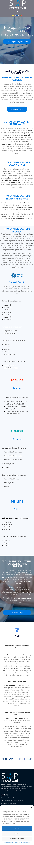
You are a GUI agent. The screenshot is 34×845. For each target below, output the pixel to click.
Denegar (17, 833)
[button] (31, 808)
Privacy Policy (18, 842)
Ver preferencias (17, 839)
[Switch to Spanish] (13, 15)
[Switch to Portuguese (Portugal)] (21, 15)
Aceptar (17, 828)
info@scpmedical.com (8, 803)
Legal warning (26, 842)
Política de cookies (9, 842)
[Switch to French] (18, 15)
